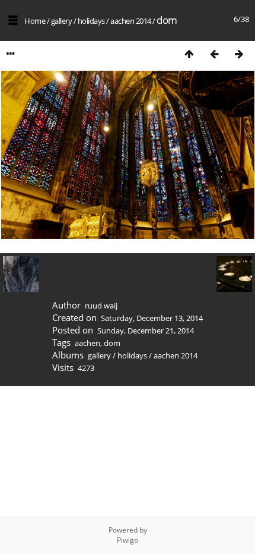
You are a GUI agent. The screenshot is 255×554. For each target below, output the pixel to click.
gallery (61, 20)
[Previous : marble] (214, 54)
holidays (91, 20)
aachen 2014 (130, 20)
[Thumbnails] (189, 54)
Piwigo (127, 540)
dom (112, 343)
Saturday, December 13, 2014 (152, 318)
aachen (87, 343)
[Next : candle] (239, 54)
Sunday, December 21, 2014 (145, 330)
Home (34, 20)
